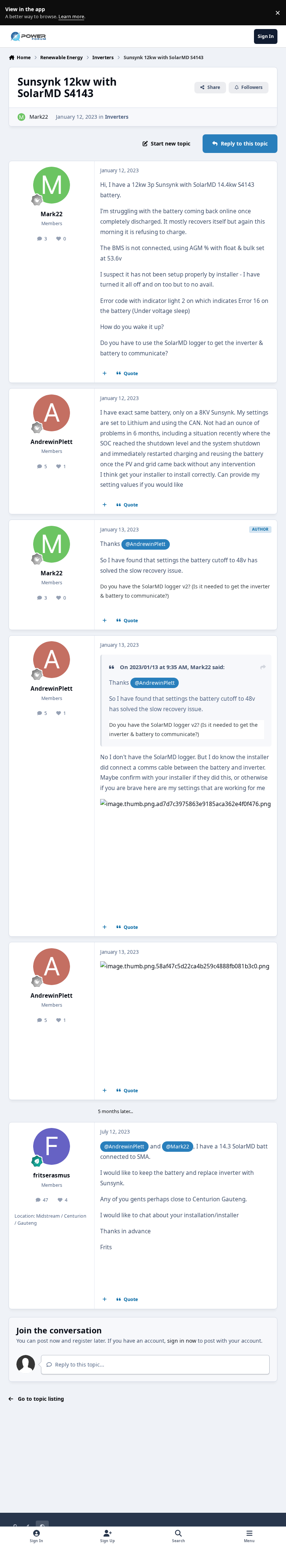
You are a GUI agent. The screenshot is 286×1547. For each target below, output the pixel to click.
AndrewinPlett (52, 442)
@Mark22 (177, 1146)
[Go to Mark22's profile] (21, 117)
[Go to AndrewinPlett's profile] (51, 412)
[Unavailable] (185, 804)
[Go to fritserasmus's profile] (51, 1146)
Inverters (116, 116)
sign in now (181, 1340)
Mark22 (38, 116)
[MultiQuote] (105, 374)
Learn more (14, 12)
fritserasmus (51, 1175)
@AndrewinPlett (145, 543)
